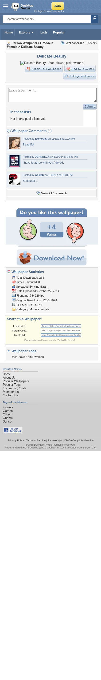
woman (39, 357)
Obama (8, 418)
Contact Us (10, 395)
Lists (43, 32)
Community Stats (15, 388)
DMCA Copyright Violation (78, 440)
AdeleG (39, 175)
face (14, 357)
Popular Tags (12, 384)
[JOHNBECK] (14, 166)
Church (7, 414)
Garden (8, 411)
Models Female (39, 309)
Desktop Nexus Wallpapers (22, 6)
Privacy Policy (16, 440)
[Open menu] (5, 6)
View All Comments (54, 193)
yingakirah (40, 286)
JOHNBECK (42, 156)
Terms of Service (36, 440)
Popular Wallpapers (16, 381)
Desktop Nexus (43, 444)
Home (8, 32)
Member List (11, 392)
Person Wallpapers (25, 43)
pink (30, 357)
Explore (24, 32)
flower (22, 357)
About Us (9, 377)
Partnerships (55, 440)
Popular (59, 32)
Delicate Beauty (32, 47)
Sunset (7, 421)
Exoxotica (41, 138)
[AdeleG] (14, 184)
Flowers (8, 407)
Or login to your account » (49, 11)
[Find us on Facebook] (13, 432)
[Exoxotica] (14, 148)
